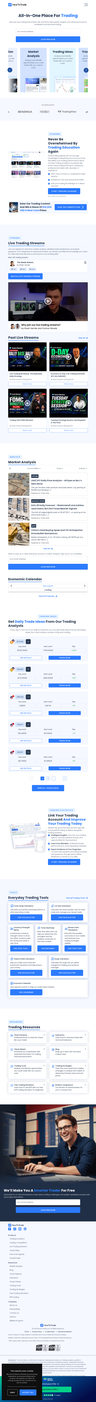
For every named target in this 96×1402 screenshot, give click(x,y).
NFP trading (14, 1297)
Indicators (14, 1278)
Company (12, 1302)
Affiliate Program (16, 1321)
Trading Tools (15, 1285)
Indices (82, 468)
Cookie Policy (50, 1332)
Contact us (14, 1313)
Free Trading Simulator (19, 1293)
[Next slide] (85, 70)
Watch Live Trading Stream (25, 276)
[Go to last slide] (11, 70)
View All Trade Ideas (48, 788)
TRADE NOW (64, 658)
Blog (11, 1270)
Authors (13, 1317)
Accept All (28, 1392)
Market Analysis (16, 1266)
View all (81, 338)
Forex (59, 468)
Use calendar (26, 992)
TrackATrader (15, 1258)
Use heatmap (48, 948)
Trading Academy (17, 1239)
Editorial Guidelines (65, 1332)
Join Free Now (48, 39)
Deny (12, 1392)
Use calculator (26, 917)
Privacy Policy (37, 1332)
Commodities (33, 468)
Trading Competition (18, 1242)
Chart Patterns (16, 1274)
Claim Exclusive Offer (47, 1389)
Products (12, 1235)
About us (13, 1305)
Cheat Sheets (15, 1281)
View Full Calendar (46, 596)
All (10, 468)
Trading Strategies (17, 1289)
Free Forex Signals (17, 1254)
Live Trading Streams (18, 1246)
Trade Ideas (15, 1250)
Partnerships (15, 1309)
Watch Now (27, 384)
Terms (26, 1332)
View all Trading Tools (75, 898)
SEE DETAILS (25, 658)
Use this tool (21, 948)
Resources (12, 1263)
